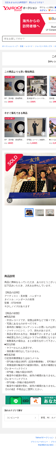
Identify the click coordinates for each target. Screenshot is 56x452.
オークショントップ (10, 46)
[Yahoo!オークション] (20, 7)
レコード (29, 46)
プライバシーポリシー (39, 442)
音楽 (21, 46)
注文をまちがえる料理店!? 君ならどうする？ (24, 2)
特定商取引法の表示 (46, 445)
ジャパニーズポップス (43, 46)
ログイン (43, 10)
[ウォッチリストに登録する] (21, 92)
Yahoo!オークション (44, 437)
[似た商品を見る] (9, 200)
